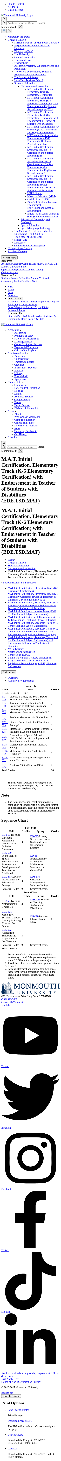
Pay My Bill (51, 263)
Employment (43, 1373)
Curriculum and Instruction (34, 86)
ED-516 (4, 765)
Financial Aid (21, 63)
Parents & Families (20, 278)
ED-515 (4, 698)
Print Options (9, 672)
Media (17, 281)
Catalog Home (15, 9)
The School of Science (26, 77)
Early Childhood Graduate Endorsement (28, 660)
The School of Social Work (28, 236)
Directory (13, 295)
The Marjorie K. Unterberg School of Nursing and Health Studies (33, 232)
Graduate (12, 1448)
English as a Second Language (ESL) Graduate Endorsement (43, 215)
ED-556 (4, 717)
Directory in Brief (23, 51)
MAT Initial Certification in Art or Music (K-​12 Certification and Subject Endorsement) (43, 129)
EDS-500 (5, 738)
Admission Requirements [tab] (21, 680)
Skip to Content (16, 4)
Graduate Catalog (17, 39)
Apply (11, 289)
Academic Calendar (11, 263)
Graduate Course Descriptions (29, 245)
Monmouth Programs (19, 36)
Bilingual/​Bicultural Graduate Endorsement (30, 657)
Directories (20, 242)
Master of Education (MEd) (41, 196)
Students (5, 278)
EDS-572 (5, 759)
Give (10, 292)
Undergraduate (15, 1434)
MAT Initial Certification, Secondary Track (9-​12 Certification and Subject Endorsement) (40, 151)
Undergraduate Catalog (20, 248)
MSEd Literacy (35, 193)
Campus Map (29, 263)
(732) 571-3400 (9, 999)
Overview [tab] (13, 677)
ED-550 (4, 704)
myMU (40, 263)
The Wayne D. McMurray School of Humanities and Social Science (33, 73)
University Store (18, 268)
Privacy (37, 1381)
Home (11, 559)
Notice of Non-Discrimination (16, 1381)
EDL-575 (5, 730)
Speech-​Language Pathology (35, 228)
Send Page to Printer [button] (18, 1409)
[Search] (4, 23)
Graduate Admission (24, 57)
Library (5, 266)
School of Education (24, 83)
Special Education (30, 225)
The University (22, 54)
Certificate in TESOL (38, 199)
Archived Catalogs (17, 251)
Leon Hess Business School (28, 80)
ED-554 (4, 711)
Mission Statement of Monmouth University (36, 42)
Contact (12, 1002)
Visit (10, 286)
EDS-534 (5, 746)
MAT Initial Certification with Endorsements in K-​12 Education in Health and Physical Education (42, 139)
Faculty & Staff (29, 281)
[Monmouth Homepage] (17, 15)
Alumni (34, 278)
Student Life (20, 239)
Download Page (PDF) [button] (20, 1420)
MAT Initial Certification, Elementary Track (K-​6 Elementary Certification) (40, 92)
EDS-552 (5, 752)
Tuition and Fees (22, 60)
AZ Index (13, 6)
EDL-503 (5, 724)
